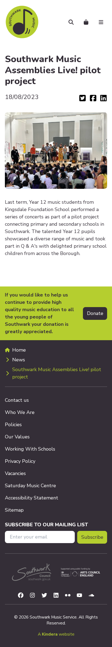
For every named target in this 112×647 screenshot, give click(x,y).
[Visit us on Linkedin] (56, 594)
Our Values (17, 437)
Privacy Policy (20, 461)
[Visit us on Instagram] (32, 594)
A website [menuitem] (56, 634)
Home (19, 350)
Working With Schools (30, 449)
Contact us (17, 400)
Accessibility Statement (31, 498)
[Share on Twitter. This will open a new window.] (83, 98)
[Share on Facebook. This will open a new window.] (94, 98)
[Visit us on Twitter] (44, 594)
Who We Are (20, 412)
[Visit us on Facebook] (20, 594)
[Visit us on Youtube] (79, 594)
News (18, 359)
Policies (13, 424)
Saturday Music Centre (30, 485)
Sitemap (14, 510)
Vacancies (15, 473)
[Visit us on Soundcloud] (91, 594)
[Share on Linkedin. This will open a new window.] (103, 98)
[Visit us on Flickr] (68, 594)
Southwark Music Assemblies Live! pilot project (56, 373)
